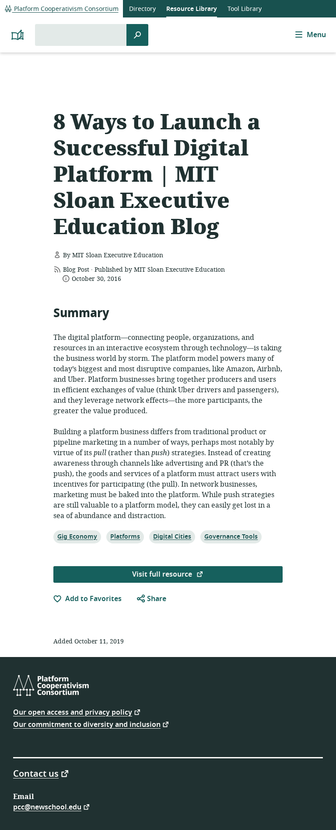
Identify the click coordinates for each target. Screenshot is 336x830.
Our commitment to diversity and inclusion (87, 724)
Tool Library (245, 9)
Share (155, 599)
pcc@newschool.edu (47, 806)
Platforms (125, 536)
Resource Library (191, 9)
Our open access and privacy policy (72, 712)
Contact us (36, 773)
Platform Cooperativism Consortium (65, 9)
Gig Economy (77, 536)
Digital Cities (172, 536)
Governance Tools (231, 536)
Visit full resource (163, 574)
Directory (142, 9)
